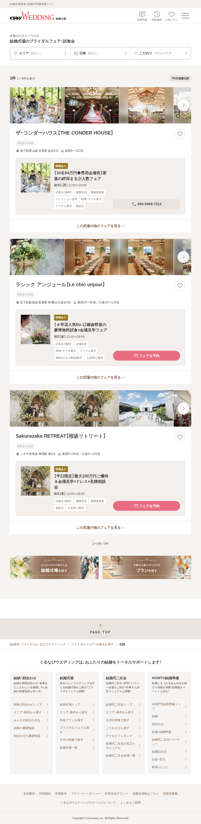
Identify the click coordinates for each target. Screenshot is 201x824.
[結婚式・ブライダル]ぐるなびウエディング (38, 644)
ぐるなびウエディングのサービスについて (88, 802)
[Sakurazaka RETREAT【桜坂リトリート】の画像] (100, 408)
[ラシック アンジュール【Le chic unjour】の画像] (100, 257)
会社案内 (29, 793)
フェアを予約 (149, 356)
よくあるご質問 (130, 802)
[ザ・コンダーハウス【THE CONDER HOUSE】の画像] (100, 105)
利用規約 (45, 793)
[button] (100, 186)
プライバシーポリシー (85, 793)
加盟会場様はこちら (145, 793)
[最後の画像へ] (183, 105)
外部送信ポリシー (116, 793)
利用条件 (61, 793)
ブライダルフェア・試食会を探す (92, 644)
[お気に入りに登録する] (180, 133)
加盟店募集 (170, 793)
